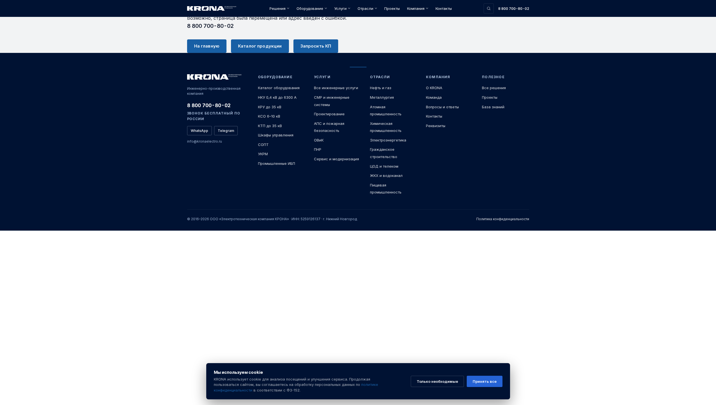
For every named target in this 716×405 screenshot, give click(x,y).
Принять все (485, 381)
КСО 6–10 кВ (269, 116)
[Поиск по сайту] (489, 8)
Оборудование (310, 8)
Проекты (392, 8)
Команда (434, 97)
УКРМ (263, 154)
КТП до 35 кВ (270, 125)
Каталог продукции (260, 46)
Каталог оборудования (279, 88)
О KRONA (434, 88)
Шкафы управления (275, 135)
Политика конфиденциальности (502, 219)
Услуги (340, 8)
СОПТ (263, 144)
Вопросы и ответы (442, 107)
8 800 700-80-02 (513, 8)
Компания (416, 8)
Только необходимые (437, 381)
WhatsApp (199, 131)
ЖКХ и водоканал (386, 175)
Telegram (226, 131)
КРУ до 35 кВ (269, 107)
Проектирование (329, 114)
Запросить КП (315, 46)
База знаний (493, 107)
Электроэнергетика (388, 140)
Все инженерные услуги (336, 88)
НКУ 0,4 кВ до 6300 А (277, 97)
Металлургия (382, 97)
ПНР (317, 149)
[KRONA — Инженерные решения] (212, 8)
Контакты (444, 8)
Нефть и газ (380, 88)
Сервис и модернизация (336, 159)
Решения (278, 8)
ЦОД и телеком (384, 166)
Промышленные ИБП (276, 163)
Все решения (494, 88)
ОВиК (319, 140)
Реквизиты (435, 125)
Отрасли (365, 8)
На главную (207, 46)
